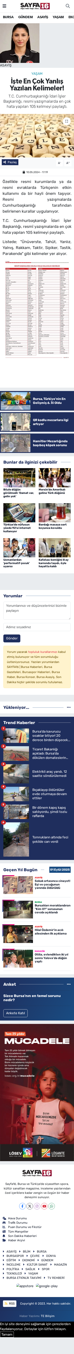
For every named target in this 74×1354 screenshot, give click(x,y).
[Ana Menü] (4, 6)
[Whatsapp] (51, 1206)
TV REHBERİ (56, 1278)
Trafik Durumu (17, 1222)
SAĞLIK (30, 1269)
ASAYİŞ (42, 17)
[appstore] (25, 1287)
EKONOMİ (28, 1260)
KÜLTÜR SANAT (37, 1264)
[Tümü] (69, 707)
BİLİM (26, 1251)
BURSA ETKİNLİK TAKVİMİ (24, 1278)
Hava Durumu (17, 1218)
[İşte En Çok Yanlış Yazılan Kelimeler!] (37, 135)
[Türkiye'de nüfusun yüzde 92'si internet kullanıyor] (19, 512)
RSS (11, 1303)
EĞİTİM (11, 1260)
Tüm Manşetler (18, 1231)
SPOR (46, 1269)
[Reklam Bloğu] (37, 1092)
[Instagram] (37, 1206)
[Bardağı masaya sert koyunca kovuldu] (55, 512)
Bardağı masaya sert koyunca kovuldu (53, 526)
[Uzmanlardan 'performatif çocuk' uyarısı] (19, 547)
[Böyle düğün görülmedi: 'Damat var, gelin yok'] (19, 477)
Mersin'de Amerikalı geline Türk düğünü (52, 491)
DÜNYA (51, 1256)
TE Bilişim (47, 1316)
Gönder (12, 638)
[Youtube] (44, 1206)
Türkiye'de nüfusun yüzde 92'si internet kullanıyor (17, 528)
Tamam (6, 1334)
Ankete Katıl (15, 1013)
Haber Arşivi (16, 1240)
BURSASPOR (15, 1256)
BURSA (8, 17)
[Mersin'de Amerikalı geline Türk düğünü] (55, 477)
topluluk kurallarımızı (43, 652)
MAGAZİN (60, 1264)
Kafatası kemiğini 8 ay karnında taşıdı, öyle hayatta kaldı (53, 563)
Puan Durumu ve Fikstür (25, 1227)
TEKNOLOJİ (14, 1273)
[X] (29, 1206)
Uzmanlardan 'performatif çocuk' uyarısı (16, 563)
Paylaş (12, 162)
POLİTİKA (13, 1269)
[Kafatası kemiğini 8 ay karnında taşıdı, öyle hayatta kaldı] (55, 547)
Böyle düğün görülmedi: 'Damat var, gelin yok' (18, 493)
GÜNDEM (25, 17)
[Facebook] (22, 1206)
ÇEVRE (35, 1256)
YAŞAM (58, 17)
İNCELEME (14, 1264)
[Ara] (67, 6)
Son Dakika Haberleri (22, 1236)
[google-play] (47, 1287)
